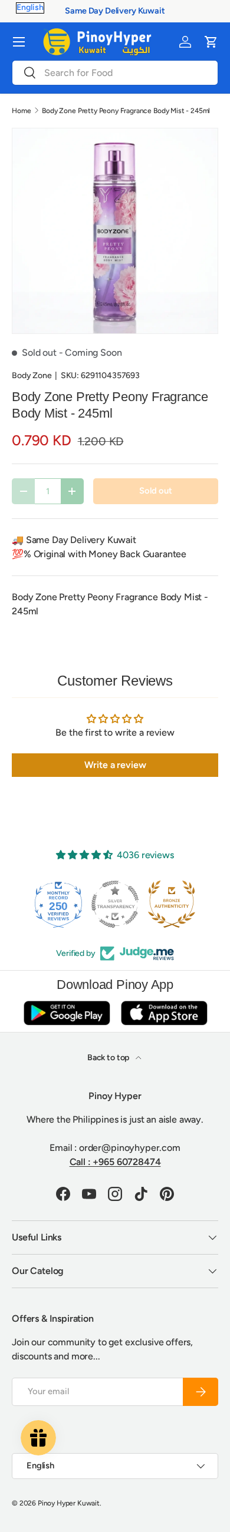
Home (21, 110)
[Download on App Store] (164, 1013)
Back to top (109, 1058)
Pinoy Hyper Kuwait (69, 1503)
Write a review (115, 764)
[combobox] (115, 73)
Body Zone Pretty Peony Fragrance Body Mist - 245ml (126, 110)
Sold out (155, 490)
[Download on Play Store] (66, 1013)
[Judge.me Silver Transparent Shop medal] (115, 904)
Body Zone (32, 375)
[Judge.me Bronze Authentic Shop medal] (171, 904)
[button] (211, 42)
